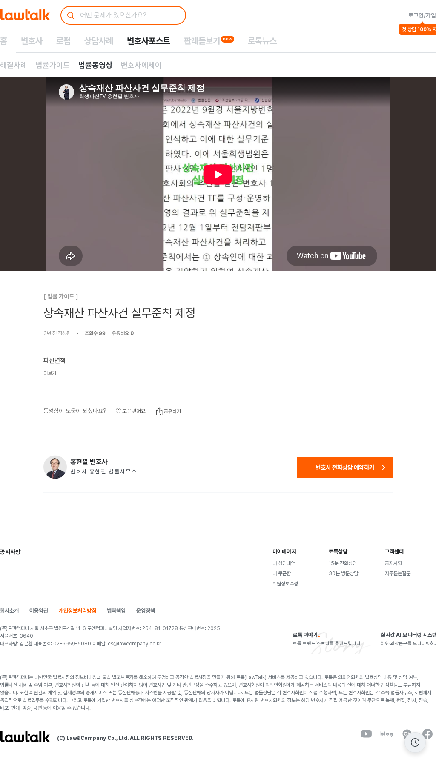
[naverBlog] (386, 733)
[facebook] (427, 733)
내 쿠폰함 (281, 573)
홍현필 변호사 (89, 462)
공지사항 (393, 563)
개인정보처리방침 (77, 611)
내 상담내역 (283, 563)
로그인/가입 (422, 15)
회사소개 (9, 611)
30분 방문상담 (343, 573)
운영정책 (145, 611)
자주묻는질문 (397, 573)
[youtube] (366, 733)
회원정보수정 (285, 584)
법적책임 (116, 611)
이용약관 (38, 611)
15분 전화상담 (343, 563)
